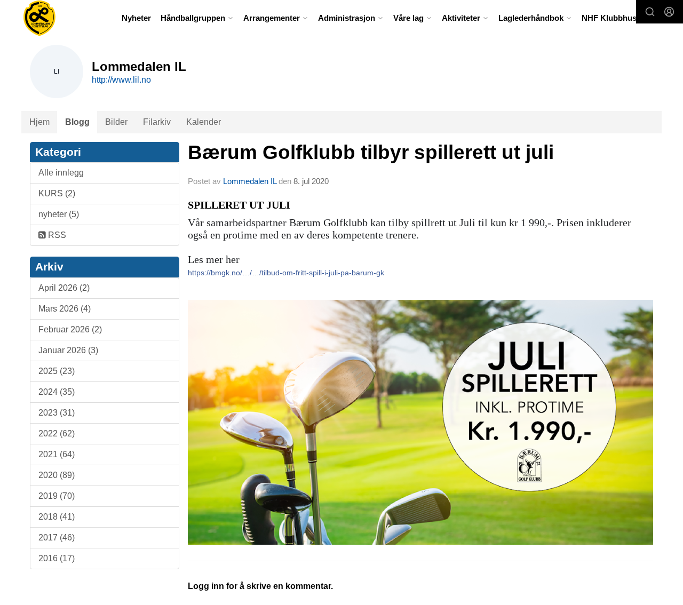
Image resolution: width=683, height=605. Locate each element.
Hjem (39, 121)
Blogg (77, 121)
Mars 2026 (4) (64, 308)
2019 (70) (56, 495)
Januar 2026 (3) (68, 350)
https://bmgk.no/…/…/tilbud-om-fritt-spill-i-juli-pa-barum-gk (286, 272)
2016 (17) (56, 558)
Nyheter (136, 17)
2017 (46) (56, 537)
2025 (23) (56, 371)
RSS (56, 235)
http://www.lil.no (121, 79)
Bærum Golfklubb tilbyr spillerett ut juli (371, 152)
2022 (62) (56, 433)
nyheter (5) (58, 214)
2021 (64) (56, 454)
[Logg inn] (669, 11)
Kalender (203, 121)
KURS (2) (56, 193)
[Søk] (650, 11)
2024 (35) (56, 391)
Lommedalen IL (249, 181)
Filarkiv (157, 121)
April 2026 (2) (64, 287)
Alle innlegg (61, 172)
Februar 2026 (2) (70, 329)
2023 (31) (56, 412)
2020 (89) (56, 475)
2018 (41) (56, 516)
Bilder (116, 121)
